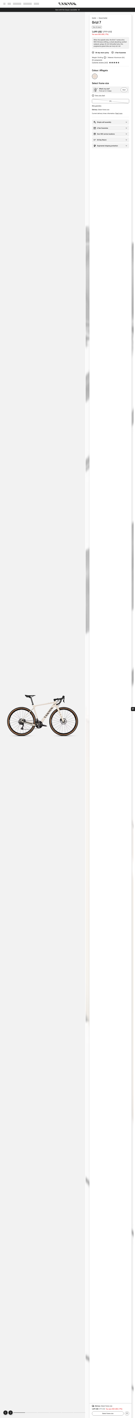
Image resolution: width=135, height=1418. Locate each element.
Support (36, 4)
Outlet (94, 18)
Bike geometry (96, 106)
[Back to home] (67, 4)
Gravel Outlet (103, 18)
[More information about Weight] (105, 57)
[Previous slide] (5, 1413)
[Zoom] (42, 717)
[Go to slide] (31, 1413)
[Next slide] (10, 1413)
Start (124, 90)
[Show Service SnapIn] (133, 709)
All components (97, 60)
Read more (118, 113)
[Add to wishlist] (127, 1413)
